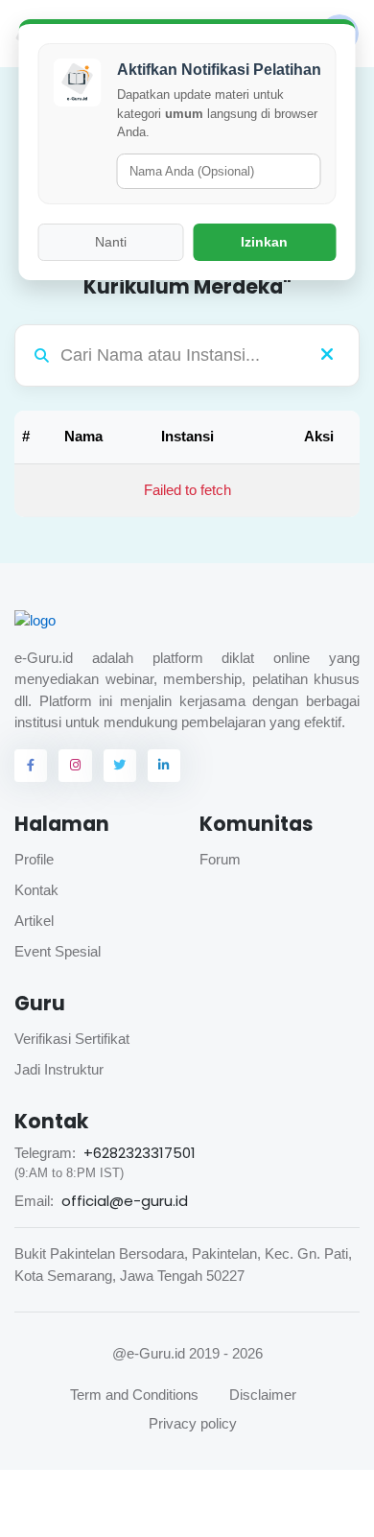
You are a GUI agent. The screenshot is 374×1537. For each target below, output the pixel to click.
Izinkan (264, 241)
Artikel (34, 920)
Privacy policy (193, 1423)
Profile (34, 859)
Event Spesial (57, 951)
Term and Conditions (134, 1394)
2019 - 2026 (226, 1353)
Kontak (36, 890)
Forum (220, 859)
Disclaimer (262, 1394)
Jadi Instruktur (59, 1069)
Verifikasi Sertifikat (71, 1038)
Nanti (111, 241)
